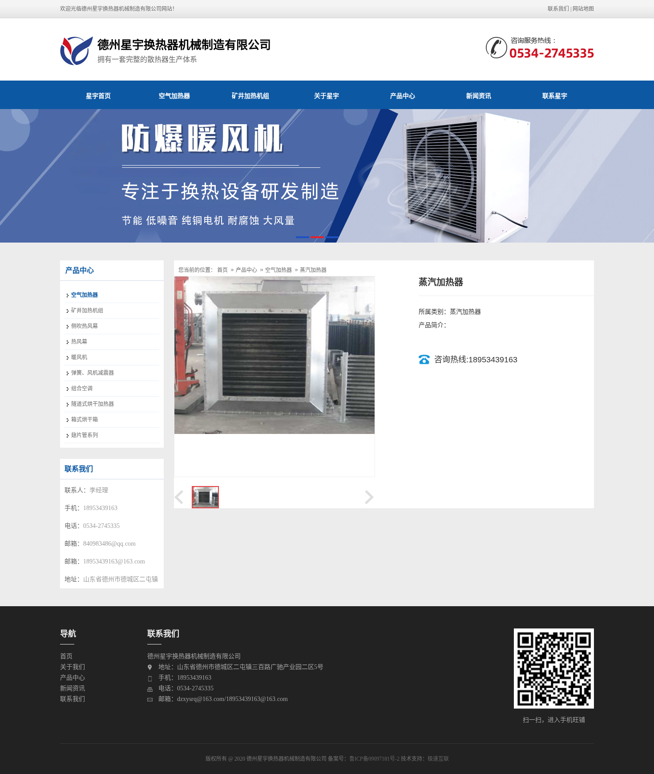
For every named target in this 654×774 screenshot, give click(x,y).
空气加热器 (174, 95)
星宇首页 (98, 95)
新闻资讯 (478, 95)
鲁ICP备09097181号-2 (374, 759)
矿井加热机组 (250, 95)
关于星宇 (326, 95)
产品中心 (402, 95)
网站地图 (583, 9)
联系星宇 (554, 95)
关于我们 (72, 667)
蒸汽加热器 (313, 270)
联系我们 (558, 9)
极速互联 (438, 759)
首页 (222, 270)
